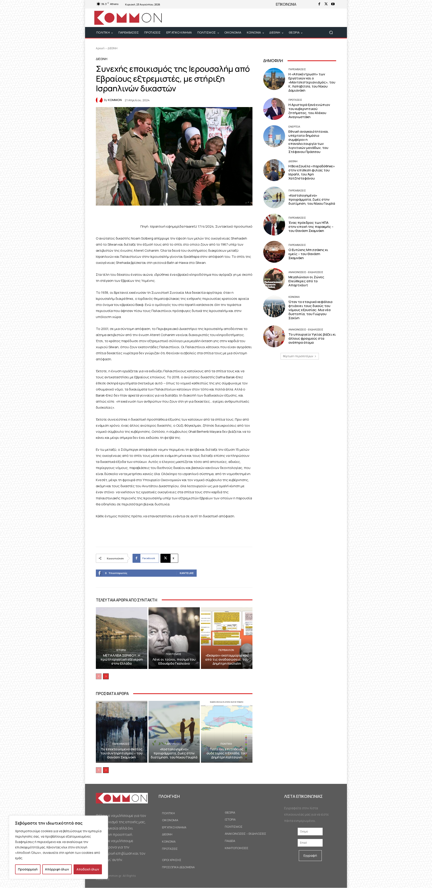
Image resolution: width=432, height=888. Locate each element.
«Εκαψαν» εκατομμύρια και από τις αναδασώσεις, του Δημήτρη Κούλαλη (226, 659)
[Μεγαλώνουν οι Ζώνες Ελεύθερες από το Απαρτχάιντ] (274, 279)
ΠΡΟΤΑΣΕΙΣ (295, 100)
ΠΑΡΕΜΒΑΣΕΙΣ (121, 743)
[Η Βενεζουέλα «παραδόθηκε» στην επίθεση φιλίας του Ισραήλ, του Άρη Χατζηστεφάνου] (274, 170)
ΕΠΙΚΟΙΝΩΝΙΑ (286, 4)
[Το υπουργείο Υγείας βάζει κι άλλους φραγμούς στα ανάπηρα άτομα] (274, 336)
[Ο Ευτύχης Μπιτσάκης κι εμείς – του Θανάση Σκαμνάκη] (274, 252)
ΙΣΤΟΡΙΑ (121, 650)
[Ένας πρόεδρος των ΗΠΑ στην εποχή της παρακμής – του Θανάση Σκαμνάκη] (274, 224)
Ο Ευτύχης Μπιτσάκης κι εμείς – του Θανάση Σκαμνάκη (308, 253)
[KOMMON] (100, 100)
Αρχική (100, 48)
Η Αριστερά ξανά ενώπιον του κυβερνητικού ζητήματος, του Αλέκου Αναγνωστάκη (309, 110)
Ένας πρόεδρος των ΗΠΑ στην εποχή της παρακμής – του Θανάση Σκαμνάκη (310, 226)
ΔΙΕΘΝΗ (112, 48)
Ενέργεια (294, 126)
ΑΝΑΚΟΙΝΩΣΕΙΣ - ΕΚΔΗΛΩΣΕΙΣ (305, 272)
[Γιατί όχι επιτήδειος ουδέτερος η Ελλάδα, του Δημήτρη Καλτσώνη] (226, 731)
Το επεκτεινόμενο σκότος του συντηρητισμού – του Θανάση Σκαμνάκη (121, 753)
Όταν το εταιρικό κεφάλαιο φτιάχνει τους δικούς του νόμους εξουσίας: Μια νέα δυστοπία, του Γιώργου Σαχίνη (310, 309)
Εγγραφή (310, 855)
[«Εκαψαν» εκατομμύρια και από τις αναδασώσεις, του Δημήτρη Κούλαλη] (226, 638)
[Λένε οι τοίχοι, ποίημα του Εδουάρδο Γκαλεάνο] (174, 638)
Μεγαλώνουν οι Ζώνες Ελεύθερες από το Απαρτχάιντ (306, 281)
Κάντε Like (187, 573)
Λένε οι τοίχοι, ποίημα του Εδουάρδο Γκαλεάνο (174, 661)
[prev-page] (98, 676)
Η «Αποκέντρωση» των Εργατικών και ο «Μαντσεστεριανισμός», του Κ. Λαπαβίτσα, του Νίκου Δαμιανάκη (311, 82)
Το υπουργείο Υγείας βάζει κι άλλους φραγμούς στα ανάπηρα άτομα (312, 338)
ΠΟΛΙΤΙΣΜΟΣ (173, 654)
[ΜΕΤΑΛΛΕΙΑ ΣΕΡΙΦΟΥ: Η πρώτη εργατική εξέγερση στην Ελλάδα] (121, 638)
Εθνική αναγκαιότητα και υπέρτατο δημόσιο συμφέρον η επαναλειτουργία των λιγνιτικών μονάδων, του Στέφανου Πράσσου (308, 141)
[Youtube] (332, 4)
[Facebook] (319, 4)
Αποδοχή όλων (87, 869)
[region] (58, 847)
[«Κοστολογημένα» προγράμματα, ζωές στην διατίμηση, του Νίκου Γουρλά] (174, 731)
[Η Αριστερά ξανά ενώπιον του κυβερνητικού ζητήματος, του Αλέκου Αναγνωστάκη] (274, 109)
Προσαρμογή (28, 869)
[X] (326, 4)
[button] (331, 32)
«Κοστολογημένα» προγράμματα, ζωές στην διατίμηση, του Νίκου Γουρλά (174, 753)
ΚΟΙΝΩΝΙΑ (294, 297)
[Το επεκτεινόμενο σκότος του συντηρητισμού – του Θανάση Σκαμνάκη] (121, 731)
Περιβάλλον (226, 650)
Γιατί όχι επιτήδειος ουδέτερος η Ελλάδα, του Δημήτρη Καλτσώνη (227, 753)
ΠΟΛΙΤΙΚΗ (226, 743)
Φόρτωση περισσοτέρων (298, 356)
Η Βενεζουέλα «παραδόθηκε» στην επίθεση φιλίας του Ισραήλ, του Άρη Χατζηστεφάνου (311, 172)
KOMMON (115, 100)
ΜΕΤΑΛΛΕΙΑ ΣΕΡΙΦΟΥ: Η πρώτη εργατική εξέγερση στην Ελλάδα (121, 659)
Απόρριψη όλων (57, 869)
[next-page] (106, 676)
